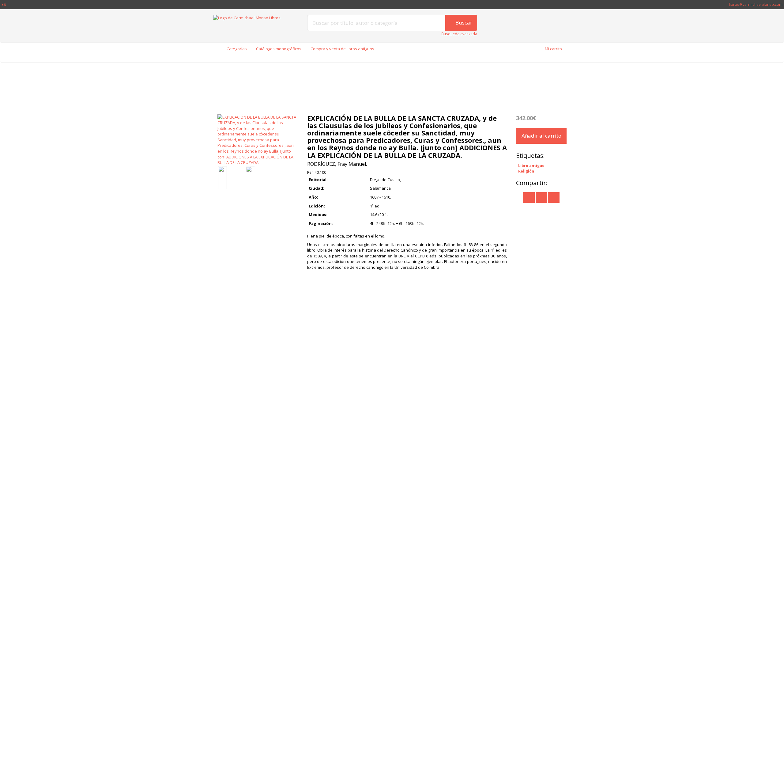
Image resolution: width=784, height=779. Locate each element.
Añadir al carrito (541, 135)
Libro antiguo (531, 165)
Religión (526, 171)
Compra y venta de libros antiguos (342, 48)
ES (4, 4)
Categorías (237, 48)
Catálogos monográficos (278, 48)
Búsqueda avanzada (459, 33)
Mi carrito (553, 48)
